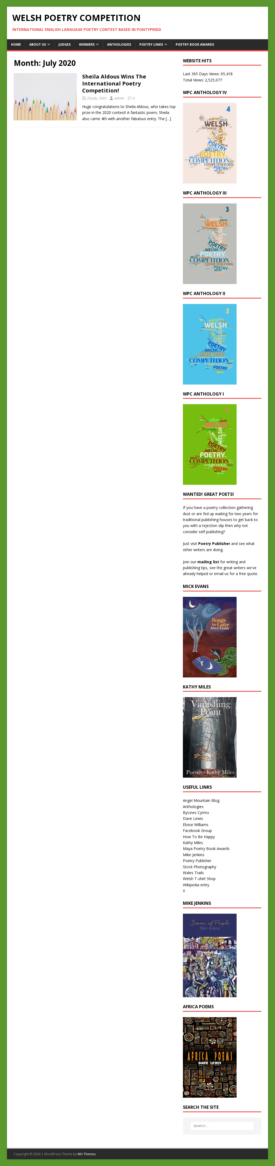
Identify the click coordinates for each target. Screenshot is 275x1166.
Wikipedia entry (196, 884)
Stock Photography (199, 866)
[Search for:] (222, 1126)
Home (16, 44)
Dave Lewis (193, 818)
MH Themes (87, 1154)
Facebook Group (197, 830)
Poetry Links (151, 44)
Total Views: (194, 79)
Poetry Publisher (214, 543)
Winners (87, 44)
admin (119, 98)
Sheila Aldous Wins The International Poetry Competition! (114, 83)
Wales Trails (193, 872)
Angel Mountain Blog (201, 800)
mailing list (208, 561)
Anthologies (119, 44)
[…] (168, 118)
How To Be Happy (199, 836)
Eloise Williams (195, 824)
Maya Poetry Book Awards (206, 848)
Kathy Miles (193, 842)
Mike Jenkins (193, 854)
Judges (65, 44)
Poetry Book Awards (195, 44)
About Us (37, 44)
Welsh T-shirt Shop (199, 878)
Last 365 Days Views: (202, 73)
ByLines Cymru (196, 812)
